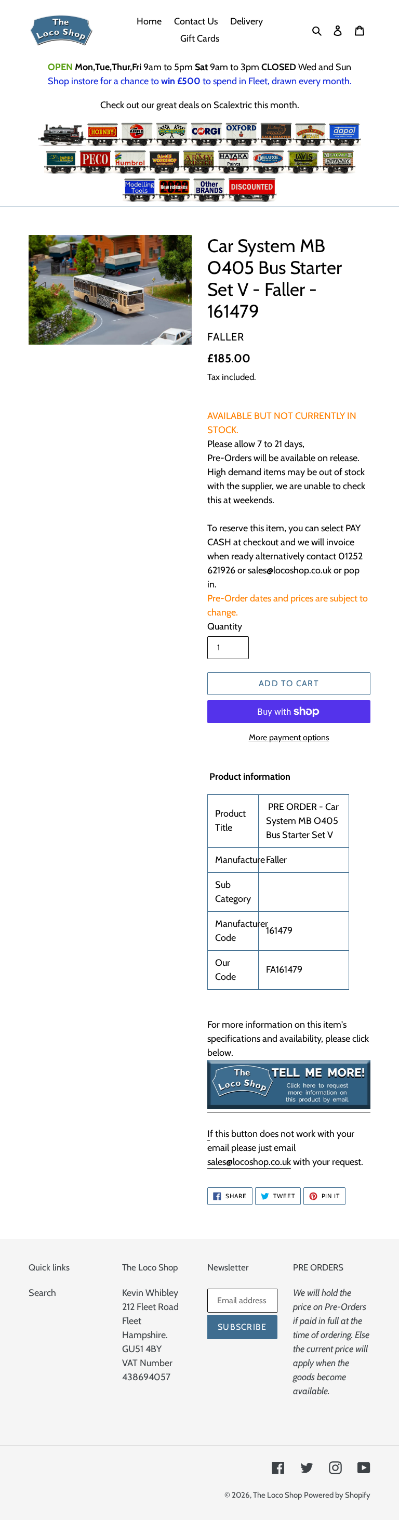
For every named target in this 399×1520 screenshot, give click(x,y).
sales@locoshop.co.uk (249, 1162)
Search (42, 1293)
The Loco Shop (277, 1495)
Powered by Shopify (337, 1495)
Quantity (224, 626)
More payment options (289, 737)
